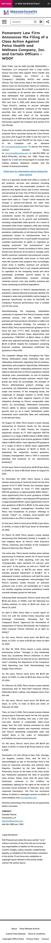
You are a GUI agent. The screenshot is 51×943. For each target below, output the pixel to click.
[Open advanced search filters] (41, 21)
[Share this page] (47, 21)
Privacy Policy (32, 939)
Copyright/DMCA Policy (13, 939)
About (14, 928)
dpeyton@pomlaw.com (12, 821)
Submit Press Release (16, 934)
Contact (45, 939)
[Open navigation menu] (4, 21)
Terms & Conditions (36, 934)
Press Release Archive (29, 928)
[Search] (35, 21)
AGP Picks (6, 4)
